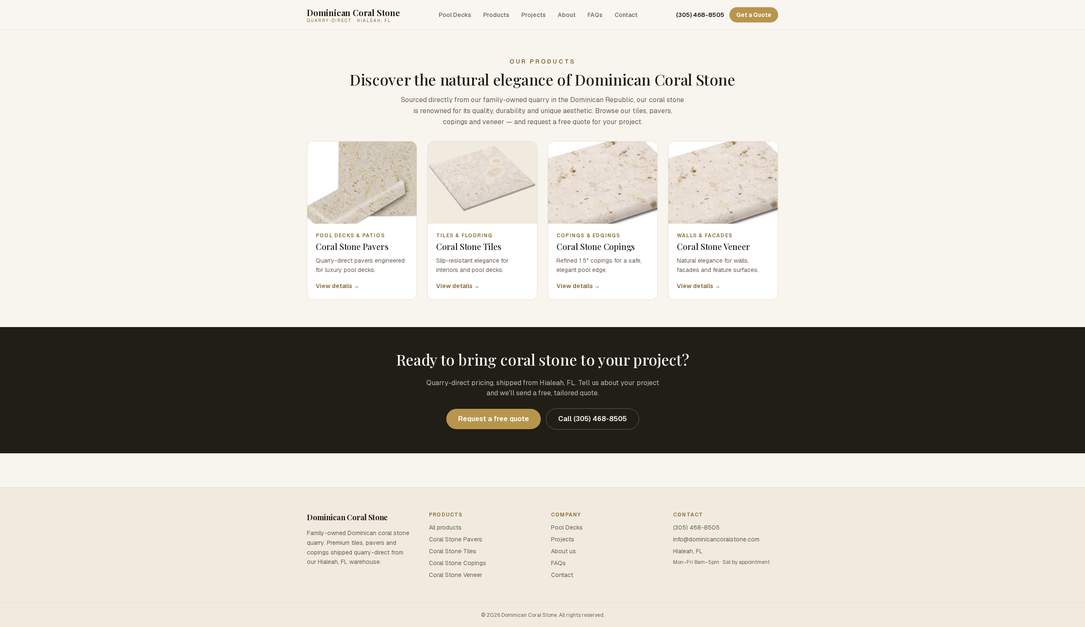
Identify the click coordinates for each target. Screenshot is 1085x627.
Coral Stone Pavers (455, 539)
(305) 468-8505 (700, 15)
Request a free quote (493, 418)
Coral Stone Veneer (455, 575)
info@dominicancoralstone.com (716, 539)
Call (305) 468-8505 (592, 418)
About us (563, 551)
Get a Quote (753, 15)
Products (496, 15)
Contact (626, 15)
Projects (533, 15)
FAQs (595, 15)
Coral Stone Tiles (452, 551)
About (567, 15)
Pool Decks (455, 15)
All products (445, 527)
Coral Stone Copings (457, 563)
